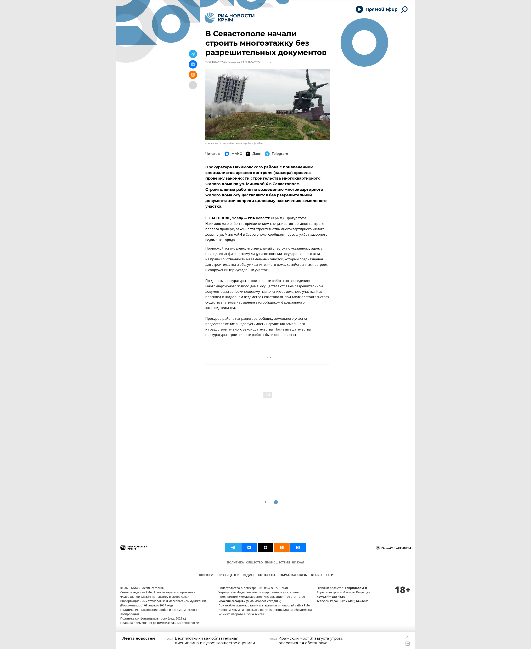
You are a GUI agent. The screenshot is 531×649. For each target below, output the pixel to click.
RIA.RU (316, 575)
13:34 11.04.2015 (214, 62)
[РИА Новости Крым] (229, 18)
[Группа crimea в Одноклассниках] (282, 547)
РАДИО (248, 575)
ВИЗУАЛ (298, 562)
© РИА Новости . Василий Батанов (223, 143)
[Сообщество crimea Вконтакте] (249, 547)
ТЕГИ (330, 575)
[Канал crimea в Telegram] (233, 547)
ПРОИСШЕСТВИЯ (277, 562)
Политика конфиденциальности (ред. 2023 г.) (153, 618)
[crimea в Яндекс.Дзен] (265, 547)
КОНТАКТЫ (266, 575)
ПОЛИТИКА (235, 562)
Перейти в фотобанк (252, 143)
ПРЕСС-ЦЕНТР (228, 575)
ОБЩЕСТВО (254, 562)
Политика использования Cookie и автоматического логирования (158, 612)
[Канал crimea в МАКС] (298, 547)
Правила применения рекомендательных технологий (159, 623)
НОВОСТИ (205, 575)
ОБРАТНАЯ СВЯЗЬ (293, 575)
